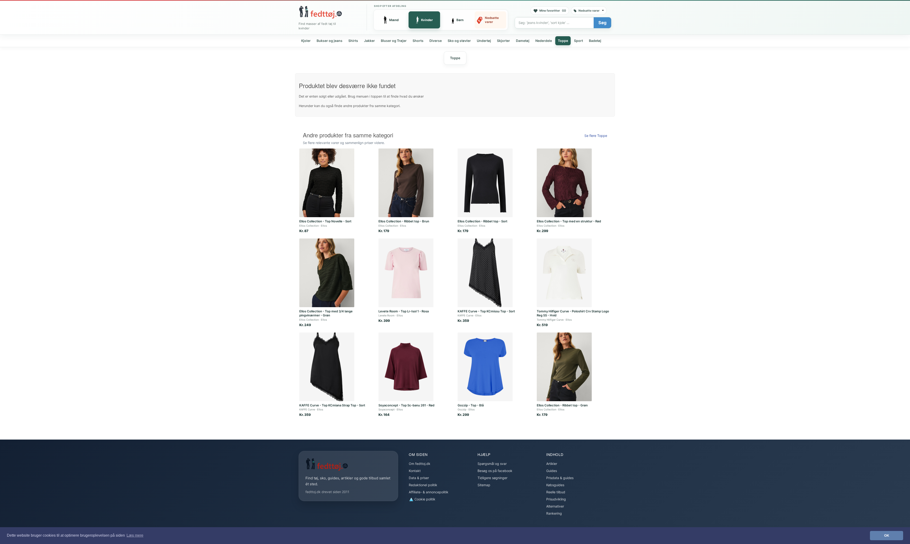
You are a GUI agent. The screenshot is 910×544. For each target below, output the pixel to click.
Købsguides (555, 485)
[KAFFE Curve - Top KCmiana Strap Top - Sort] (326, 367)
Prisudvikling (556, 499)
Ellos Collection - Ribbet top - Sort (482, 221)
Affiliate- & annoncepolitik (428, 492)
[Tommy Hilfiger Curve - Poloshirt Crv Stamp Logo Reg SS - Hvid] (564, 272)
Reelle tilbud (555, 492)
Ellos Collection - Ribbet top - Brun (403, 221)
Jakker (369, 41)
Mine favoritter (552, 10)
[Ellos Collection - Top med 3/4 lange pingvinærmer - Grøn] (326, 272)
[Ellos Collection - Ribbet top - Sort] (485, 182)
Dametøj (522, 41)
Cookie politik (424, 499)
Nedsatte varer (589, 10)
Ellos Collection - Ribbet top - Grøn (562, 405)
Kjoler (306, 41)
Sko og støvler (459, 41)
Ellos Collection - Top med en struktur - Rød (569, 221)
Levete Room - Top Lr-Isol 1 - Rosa (403, 311)
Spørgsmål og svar (492, 464)
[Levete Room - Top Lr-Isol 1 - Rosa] (405, 272)
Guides (551, 471)
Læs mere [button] (135, 535)
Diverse (435, 41)
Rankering (554, 513)
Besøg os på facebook (495, 471)
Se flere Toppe (595, 136)
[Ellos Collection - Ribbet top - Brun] (405, 182)
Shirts (353, 41)
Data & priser (419, 478)
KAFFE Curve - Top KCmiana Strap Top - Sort (332, 405)
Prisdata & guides (559, 478)
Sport (578, 41)
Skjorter (503, 41)
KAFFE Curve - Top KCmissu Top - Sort (486, 311)
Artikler (551, 464)
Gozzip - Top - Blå (471, 405)
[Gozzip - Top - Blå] (485, 367)
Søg (602, 22)
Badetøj (595, 41)
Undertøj (484, 41)
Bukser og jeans (329, 41)
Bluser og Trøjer (394, 41)
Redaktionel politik (423, 485)
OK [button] (886, 535)
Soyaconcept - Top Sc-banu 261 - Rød (406, 405)
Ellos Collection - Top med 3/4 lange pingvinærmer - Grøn (326, 313)
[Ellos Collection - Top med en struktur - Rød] (564, 182)
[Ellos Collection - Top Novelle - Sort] (326, 182)
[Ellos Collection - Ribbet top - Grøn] (564, 367)
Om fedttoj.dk (419, 464)
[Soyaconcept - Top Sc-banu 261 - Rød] (405, 367)
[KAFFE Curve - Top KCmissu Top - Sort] (485, 272)
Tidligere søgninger (492, 478)
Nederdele (543, 41)
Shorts (418, 41)
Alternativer (555, 506)
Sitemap (484, 485)
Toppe (563, 41)
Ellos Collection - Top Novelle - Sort (325, 221)
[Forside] (320, 12)
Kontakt (415, 471)
